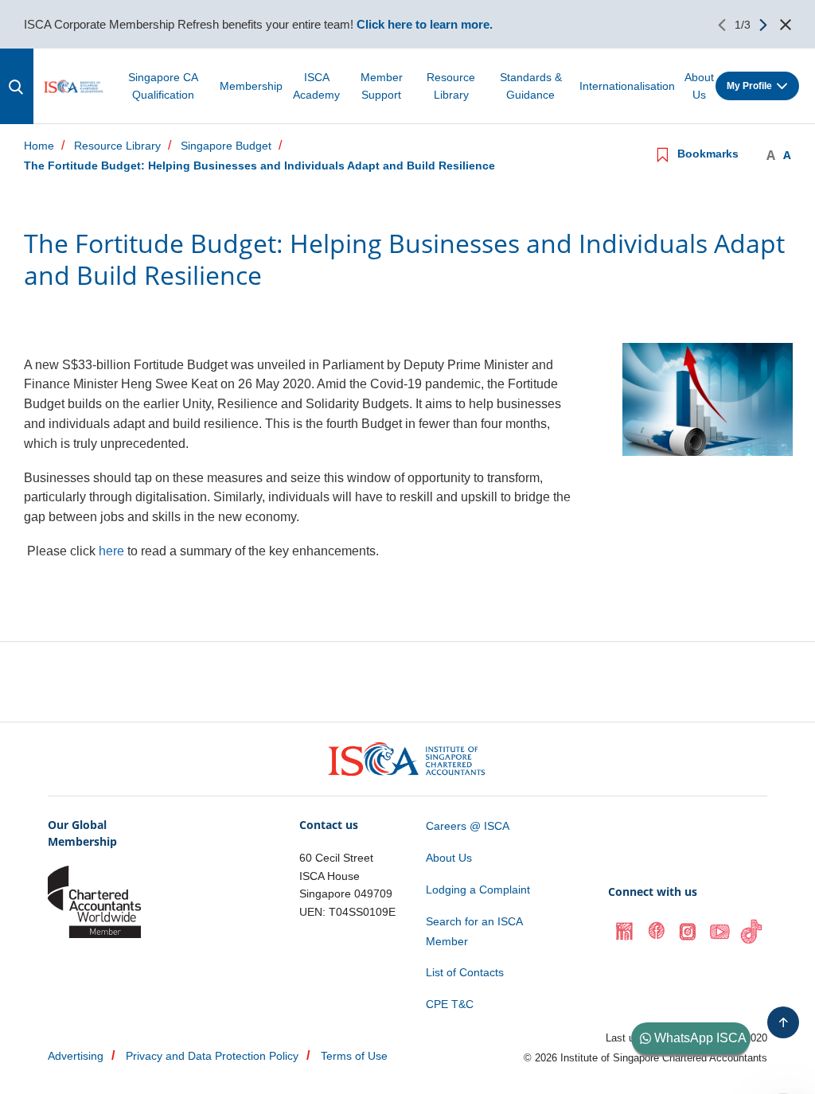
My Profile (749, 85)
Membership (251, 86)
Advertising (75, 1055)
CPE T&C (450, 1004)
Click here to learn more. (425, 24)
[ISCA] (73, 86)
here (111, 551)
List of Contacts (465, 972)
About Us (699, 86)
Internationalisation (627, 86)
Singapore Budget (226, 146)
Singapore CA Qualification (163, 86)
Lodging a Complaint (478, 889)
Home (39, 146)
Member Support (382, 86)
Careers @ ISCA (467, 826)
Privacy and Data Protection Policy (212, 1055)
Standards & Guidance (531, 86)
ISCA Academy (316, 86)
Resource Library (451, 86)
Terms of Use (354, 1055)
